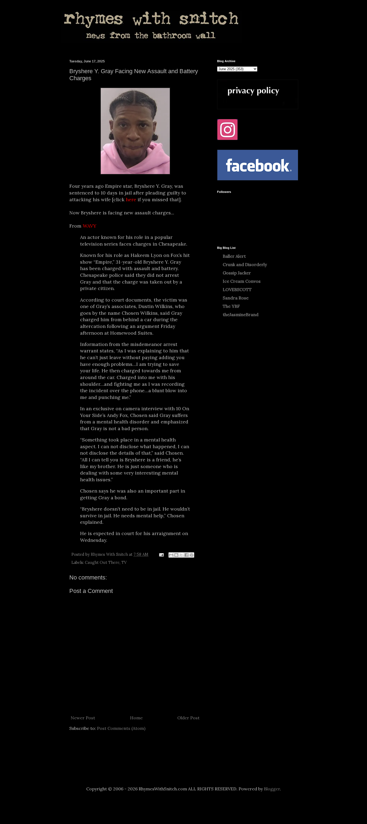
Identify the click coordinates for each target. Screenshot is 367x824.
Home (136, 717)
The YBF (231, 306)
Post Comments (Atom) (121, 728)
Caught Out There (102, 562)
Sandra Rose (236, 297)
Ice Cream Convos (242, 281)
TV (124, 562)
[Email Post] (161, 554)
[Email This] (171, 555)
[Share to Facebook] (186, 555)
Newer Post (83, 717)
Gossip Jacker (237, 272)
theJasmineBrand (240, 314)
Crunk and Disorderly (245, 264)
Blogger (272, 788)
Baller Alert (234, 256)
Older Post (188, 717)
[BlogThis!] (176, 555)
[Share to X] (181, 555)
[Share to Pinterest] (191, 555)
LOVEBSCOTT (237, 289)
